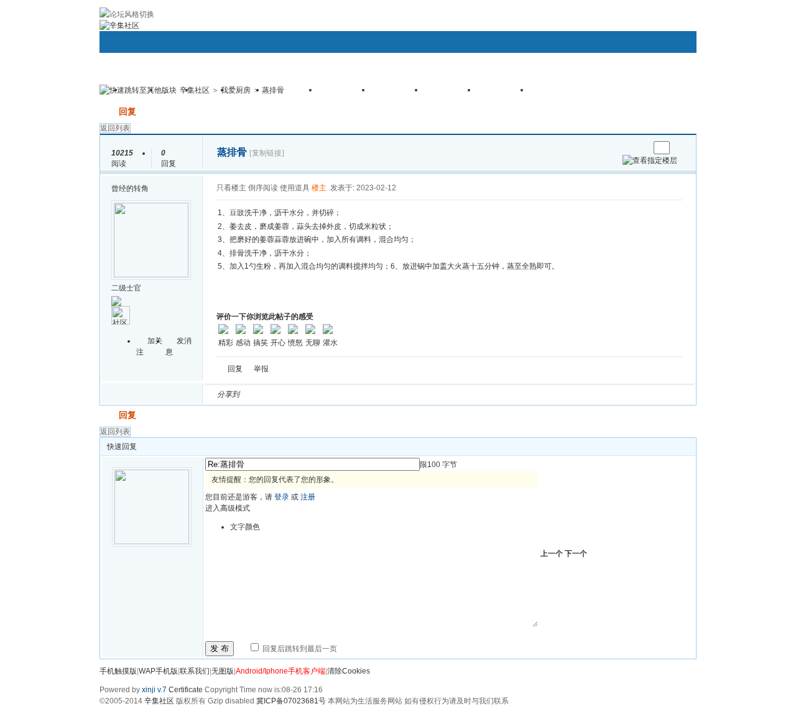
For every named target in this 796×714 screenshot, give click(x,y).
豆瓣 (350, 394)
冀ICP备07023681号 (291, 701)
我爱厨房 (236, 90)
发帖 (108, 111)
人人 (335, 394)
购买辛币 (450, 94)
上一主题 (627, 147)
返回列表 (115, 128)
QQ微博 (290, 394)
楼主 (319, 187)
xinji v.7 (154, 689)
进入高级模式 (227, 508)
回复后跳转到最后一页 (299, 648)
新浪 (275, 394)
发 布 (219, 648)
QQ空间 (305, 394)
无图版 (222, 671)
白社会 (410, 394)
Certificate (186, 689)
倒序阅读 (263, 187)
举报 (261, 368)
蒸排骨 (273, 90)
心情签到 (345, 94)
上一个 (551, 553)
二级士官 (126, 288)
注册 (307, 497)
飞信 (425, 394)
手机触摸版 (118, 671)
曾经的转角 (130, 188)
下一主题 (639, 147)
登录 (281, 497)
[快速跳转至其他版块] (138, 90)
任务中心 (503, 94)
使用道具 (295, 187)
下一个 (576, 553)
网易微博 (365, 394)
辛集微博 (292, 94)
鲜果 (395, 394)
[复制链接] (266, 153)
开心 (320, 394)
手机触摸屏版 (565, 94)
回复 (127, 111)
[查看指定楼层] (649, 160)
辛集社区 (195, 90)
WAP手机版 (158, 671)
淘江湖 (261, 394)
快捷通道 (663, 84)
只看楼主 (231, 187)
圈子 (177, 94)
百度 (380, 394)
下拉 (185, 91)
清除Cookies (348, 671)
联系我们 (195, 671)
